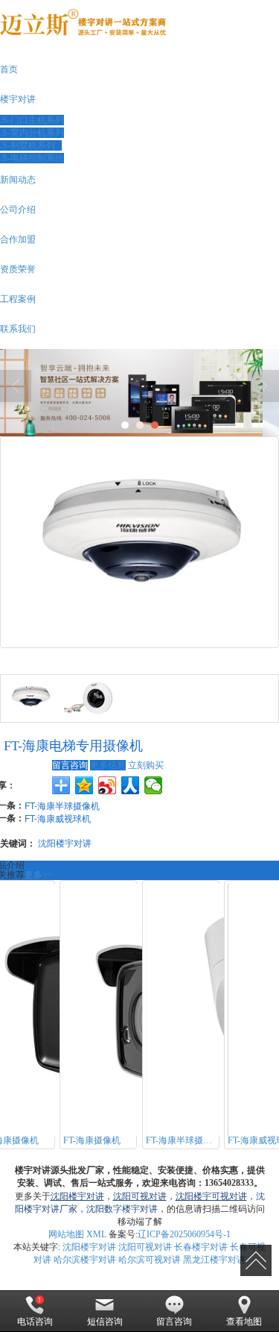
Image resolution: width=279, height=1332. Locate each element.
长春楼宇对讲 (201, 1247)
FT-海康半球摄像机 (62, 805)
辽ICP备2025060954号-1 (184, 1234)
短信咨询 (105, 1321)
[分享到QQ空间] (84, 785)
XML (96, 1234)
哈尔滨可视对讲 (149, 1259)
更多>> (39, 875)
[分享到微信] (153, 785)
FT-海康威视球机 (58, 817)
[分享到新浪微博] (107, 785)
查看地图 (244, 1321)
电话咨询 (35, 1321)
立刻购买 (146, 765)
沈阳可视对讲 (145, 1247)
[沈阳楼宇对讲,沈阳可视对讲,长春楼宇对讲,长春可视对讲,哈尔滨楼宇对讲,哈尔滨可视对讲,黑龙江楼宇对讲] (139, 392)
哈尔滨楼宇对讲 (85, 1259)
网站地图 (66, 1234)
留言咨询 (70, 765)
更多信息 (108, 765)
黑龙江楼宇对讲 (214, 1259)
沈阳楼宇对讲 (65, 842)
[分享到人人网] (130, 785)
